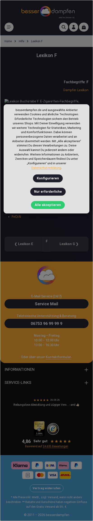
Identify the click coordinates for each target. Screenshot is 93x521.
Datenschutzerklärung (46, 167)
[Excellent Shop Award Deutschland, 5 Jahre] (39, 429)
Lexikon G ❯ (69, 244)
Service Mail (46, 303)
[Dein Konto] (73, 27)
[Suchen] (63, 27)
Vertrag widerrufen (46, 488)
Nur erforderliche (48, 192)
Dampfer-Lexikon (75, 90)
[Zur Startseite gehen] (48, 11)
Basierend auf (46, 446)
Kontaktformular (58, 357)
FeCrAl (16, 217)
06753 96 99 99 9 (46, 323)
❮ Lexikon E (23, 244)
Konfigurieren (48, 178)
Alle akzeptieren (48, 205)
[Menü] (9, 27)
